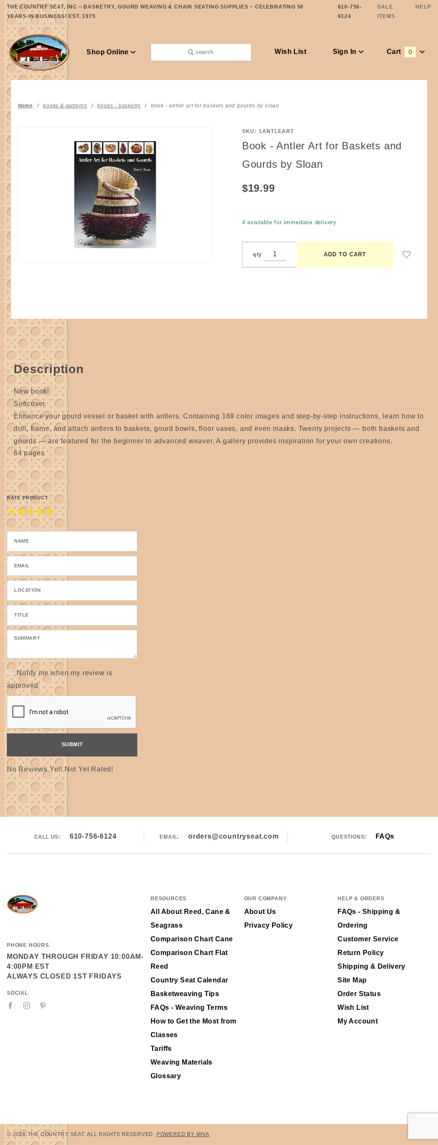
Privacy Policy (268, 925)
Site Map (352, 980)
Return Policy (360, 952)
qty (257, 254)
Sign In (345, 51)
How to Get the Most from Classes (194, 1027)
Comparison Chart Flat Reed (189, 959)
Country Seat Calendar (189, 980)
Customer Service (367, 939)
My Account (357, 1021)
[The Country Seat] (39, 51)
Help (423, 7)
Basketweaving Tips (185, 993)
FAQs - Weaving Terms (189, 1007)
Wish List (290, 51)
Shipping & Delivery (371, 966)
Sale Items (386, 11)
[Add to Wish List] (407, 254)
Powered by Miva (183, 1134)
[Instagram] (27, 1005)
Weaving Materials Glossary (182, 1069)
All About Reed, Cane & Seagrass (191, 918)
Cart (399, 51)
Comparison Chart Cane (192, 939)
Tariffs (161, 1048)
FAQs (385, 836)
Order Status (359, 993)
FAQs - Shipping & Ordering (368, 918)
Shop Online (108, 52)
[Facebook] (10, 1005)
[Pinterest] (43, 1005)
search (203, 52)
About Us (260, 911)
